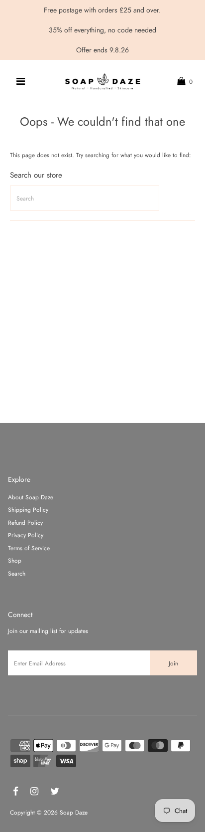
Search (16, 573)
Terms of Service (29, 548)
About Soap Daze (30, 497)
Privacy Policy (25, 535)
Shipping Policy (28, 509)
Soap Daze (74, 812)
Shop (14, 560)
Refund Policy (25, 522)
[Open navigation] (21, 81)
